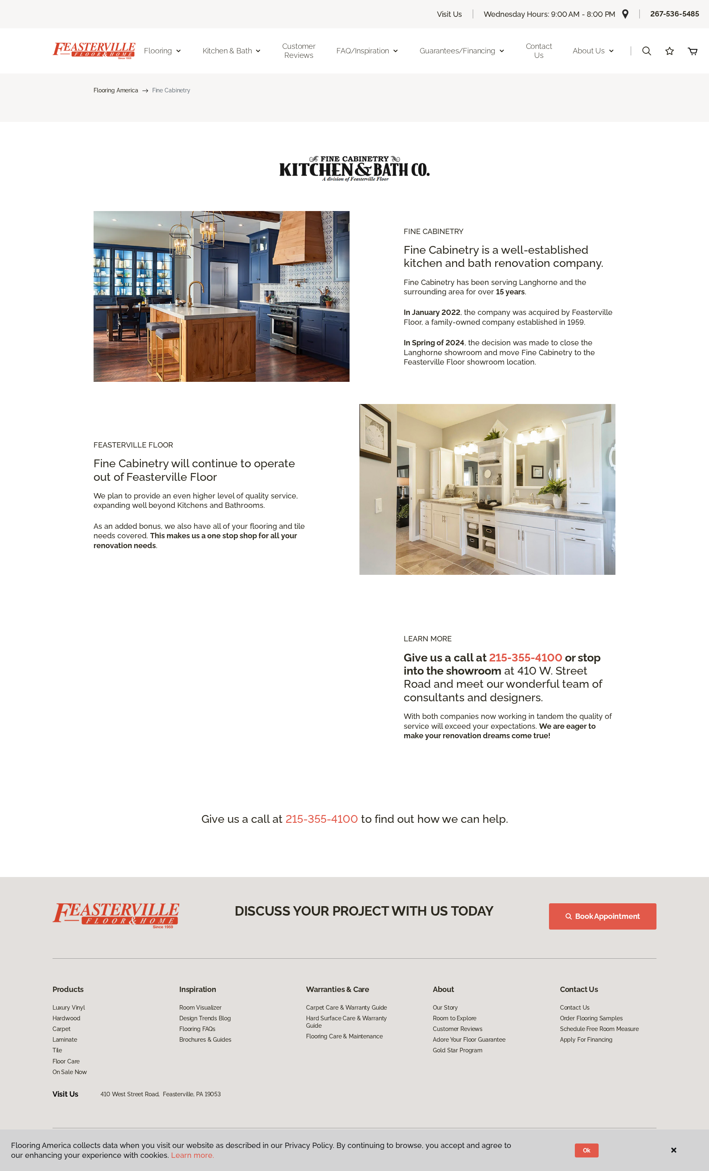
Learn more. (192, 1155)
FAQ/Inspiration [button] (362, 50)
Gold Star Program (458, 1050)
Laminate (65, 1039)
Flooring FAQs (197, 1029)
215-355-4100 (526, 657)
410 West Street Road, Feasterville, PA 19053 (161, 1094)
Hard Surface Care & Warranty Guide (346, 1022)
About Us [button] (589, 50)
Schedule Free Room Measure (599, 1029)
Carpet (62, 1029)
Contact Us (539, 51)
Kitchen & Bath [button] (227, 50)
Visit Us (449, 14)
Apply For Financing (586, 1039)
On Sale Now (70, 1072)
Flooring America (116, 90)
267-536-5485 (674, 13)
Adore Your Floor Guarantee (469, 1039)
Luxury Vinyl (69, 1007)
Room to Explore (454, 1018)
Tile (57, 1050)
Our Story (445, 1007)
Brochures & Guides (205, 1039)
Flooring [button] (158, 50)
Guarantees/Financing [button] (457, 50)
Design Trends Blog (205, 1018)
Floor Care (66, 1061)
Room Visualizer (200, 1007)
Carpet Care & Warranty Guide (346, 1007)
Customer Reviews (299, 51)
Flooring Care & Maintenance (344, 1036)
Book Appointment (607, 916)
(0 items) (693, 51)
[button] (646, 51)
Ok (587, 1150)
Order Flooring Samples (591, 1018)
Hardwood (66, 1018)
